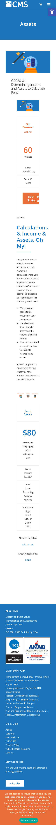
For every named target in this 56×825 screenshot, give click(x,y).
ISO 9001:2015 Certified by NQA (22, 632)
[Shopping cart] (39, 4)
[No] (52, 807)
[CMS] (17, 4)
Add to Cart (28, 544)
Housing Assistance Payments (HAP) (24, 688)
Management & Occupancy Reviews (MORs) (28, 676)
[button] (52, 12)
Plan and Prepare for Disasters (21, 707)
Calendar (10, 733)
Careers (9, 628)
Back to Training (34, 198)
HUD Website (12, 737)
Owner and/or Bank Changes (20, 703)
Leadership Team (14, 624)
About (9, 729)
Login (28, 559)
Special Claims (13, 691)
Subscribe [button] (15, 783)
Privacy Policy (12, 744)
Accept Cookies (29, 820)
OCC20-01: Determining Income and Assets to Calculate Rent (28, 86)
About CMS (12, 610)
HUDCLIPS (11, 741)
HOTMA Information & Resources (23, 714)
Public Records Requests (18, 748)
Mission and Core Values (18, 616)
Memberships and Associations (21, 620)
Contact (10, 752)
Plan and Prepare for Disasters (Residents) (27, 710)
